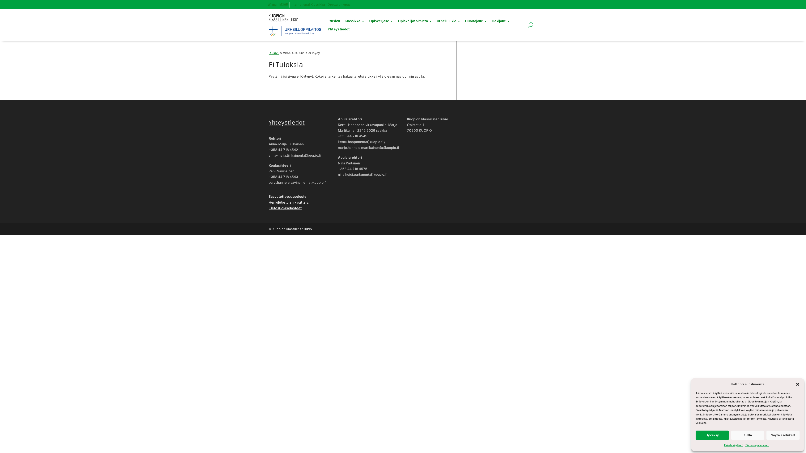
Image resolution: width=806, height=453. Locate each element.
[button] (798, 384)
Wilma (272, 4)
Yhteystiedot (338, 29)
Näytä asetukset (783, 435)
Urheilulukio (446, 21)
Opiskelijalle (379, 21)
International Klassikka (308, 4)
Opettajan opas (339, 4)
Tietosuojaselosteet (285, 208)
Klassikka (352, 21)
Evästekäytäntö (733, 445)
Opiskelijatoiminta (413, 21)
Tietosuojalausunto (757, 445)
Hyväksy (712, 435)
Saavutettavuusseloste (287, 196)
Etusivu (333, 21)
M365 (283, 4)
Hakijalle (499, 21)
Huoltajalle (474, 21)
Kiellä (747, 435)
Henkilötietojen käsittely (288, 202)
